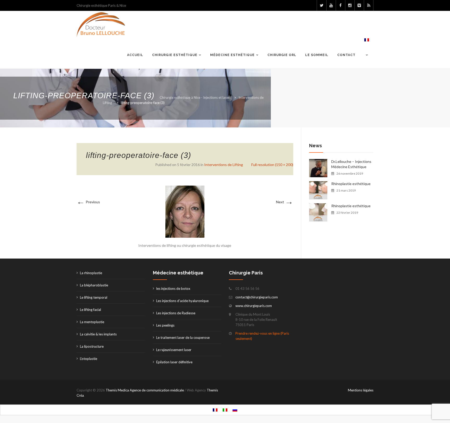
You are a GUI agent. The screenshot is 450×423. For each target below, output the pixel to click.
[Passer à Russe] (235, 410)
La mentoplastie (92, 322)
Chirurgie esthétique (174, 55)
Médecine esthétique (232, 55)
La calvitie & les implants (98, 334)
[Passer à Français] (215, 410)
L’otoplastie (88, 359)
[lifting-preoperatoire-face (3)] (184, 211)
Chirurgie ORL (281, 55)
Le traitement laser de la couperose (183, 337)
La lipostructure (92, 346)
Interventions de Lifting (223, 164)
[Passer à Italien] (225, 410)
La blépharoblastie (94, 285)
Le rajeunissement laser (173, 350)
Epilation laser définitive (174, 362)
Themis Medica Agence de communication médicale (145, 390)
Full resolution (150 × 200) (272, 164)
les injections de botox (173, 288)
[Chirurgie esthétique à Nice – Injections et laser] (101, 24)
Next (284, 202)
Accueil (135, 55)
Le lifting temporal (93, 297)
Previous (88, 202)
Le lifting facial (90, 310)
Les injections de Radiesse (175, 313)
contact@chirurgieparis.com (256, 297)
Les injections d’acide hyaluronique (182, 301)
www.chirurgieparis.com (253, 306)
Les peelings (165, 325)
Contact (346, 55)
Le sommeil (316, 55)
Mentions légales (360, 390)
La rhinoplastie (91, 273)
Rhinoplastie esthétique (351, 183)
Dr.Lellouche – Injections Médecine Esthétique (351, 164)
